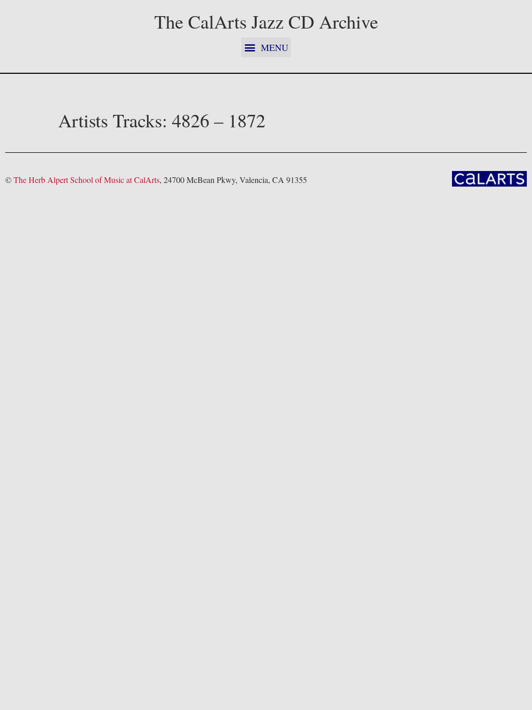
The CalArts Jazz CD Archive (266, 21)
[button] (266, 47)
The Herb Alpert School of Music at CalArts (86, 179)
